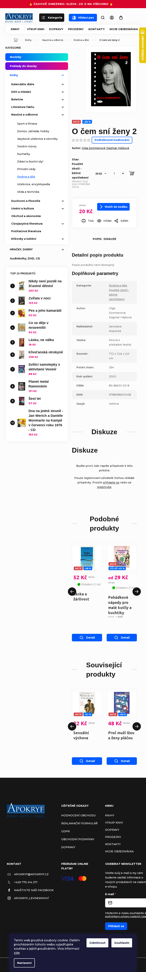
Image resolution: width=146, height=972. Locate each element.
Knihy (15, 29)
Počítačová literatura (26, 231)
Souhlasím (121, 943)
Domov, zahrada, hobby (33, 131)
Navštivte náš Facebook (34, 890)
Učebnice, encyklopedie (33, 184)
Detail (90, 637)
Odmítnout (97, 943)
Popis (97, 239)
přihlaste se (111, 482)
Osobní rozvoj (26, 146)
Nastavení (24, 963)
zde (17, 953)
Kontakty (96, 29)
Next (137, 591)
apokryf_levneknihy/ (31, 898)
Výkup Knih (35, 29)
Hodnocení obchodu (78, 815)
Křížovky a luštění (23, 238)
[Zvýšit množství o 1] (123, 173)
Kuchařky (23, 154)
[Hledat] (102, 17)
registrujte (104, 487)
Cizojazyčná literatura (27, 223)
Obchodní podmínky (77, 839)
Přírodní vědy (26, 169)
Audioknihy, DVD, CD (25, 258)
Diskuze (110, 239)
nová (111, 616)
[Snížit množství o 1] (105, 173)
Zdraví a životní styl (30, 161)
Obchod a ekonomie (26, 216)
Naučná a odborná (24, 114)
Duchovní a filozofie (25, 201)
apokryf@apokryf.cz (31, 874)
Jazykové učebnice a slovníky (37, 139)
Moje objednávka (124, 29)
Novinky (15, 57)
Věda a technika (28, 192)
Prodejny (76, 29)
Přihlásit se (116, 926)
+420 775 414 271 (25, 882)
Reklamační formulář (79, 823)
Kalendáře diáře (22, 84)
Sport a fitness (27, 123)
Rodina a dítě (26, 176)
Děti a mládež (21, 92)
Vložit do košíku (116, 206)
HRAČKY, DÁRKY (21, 249)
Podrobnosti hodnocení (112, 140)
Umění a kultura (22, 208)
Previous (72, 591)
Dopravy (56, 29)
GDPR (65, 831)
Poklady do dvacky (23, 66)
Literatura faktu (22, 107)
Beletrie (17, 99)
